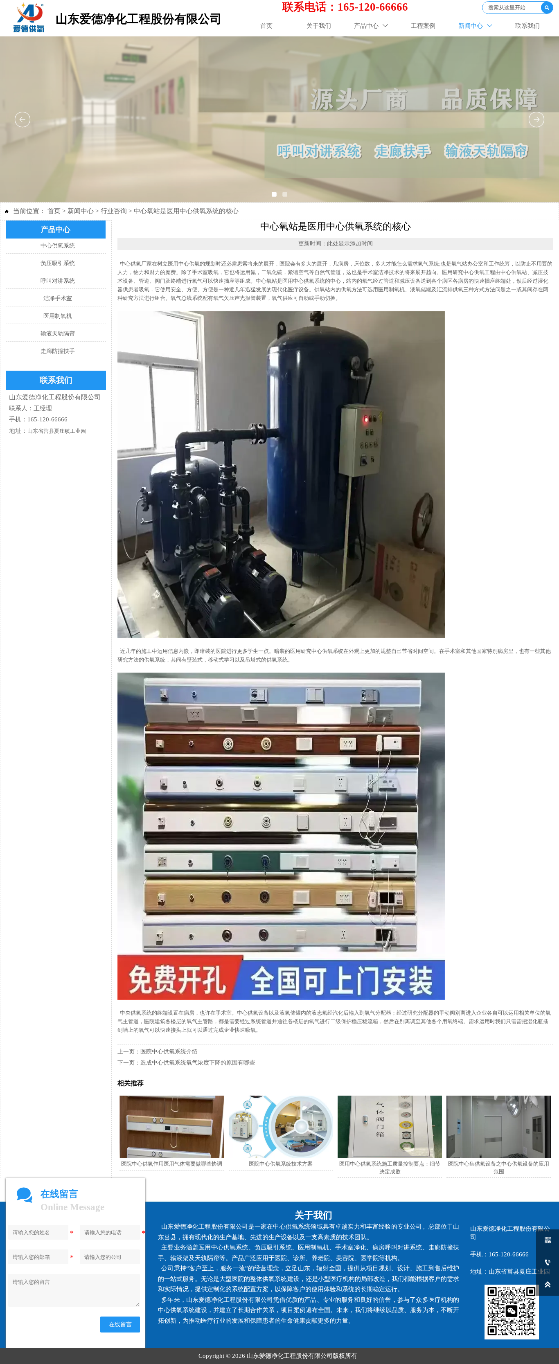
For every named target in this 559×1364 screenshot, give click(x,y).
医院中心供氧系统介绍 (169, 1052)
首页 (54, 210)
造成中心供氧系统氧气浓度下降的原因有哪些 (197, 1063)
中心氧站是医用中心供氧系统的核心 (186, 210)
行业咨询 (114, 210)
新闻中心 (81, 210)
